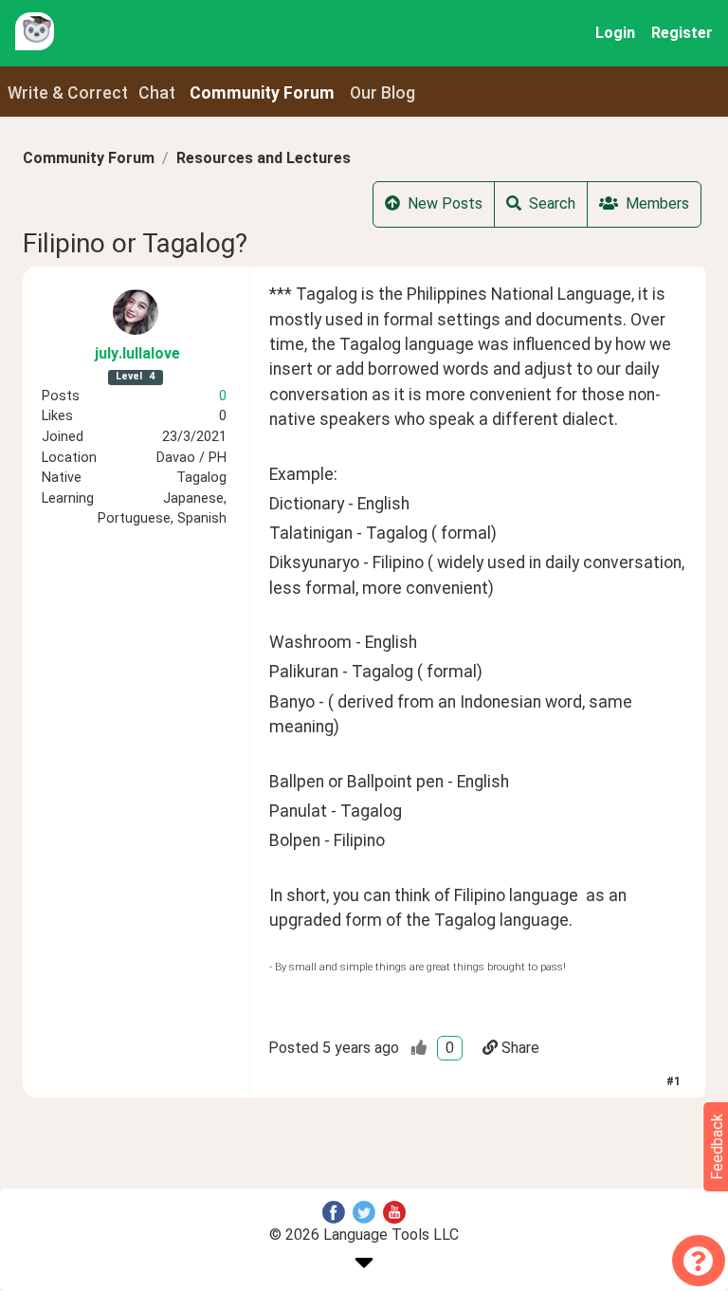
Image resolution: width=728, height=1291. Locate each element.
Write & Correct (68, 92)
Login (615, 33)
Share (520, 1048)
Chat (156, 92)
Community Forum (89, 158)
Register (682, 33)
